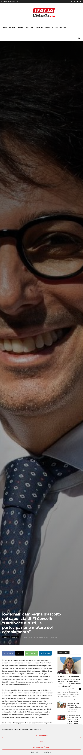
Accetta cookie (42, 735)
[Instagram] (71, 1)
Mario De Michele (42, 637)
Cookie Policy (47, 752)
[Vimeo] (77, 1)
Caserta (14, 637)
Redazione (60, 689)
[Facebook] (68, 1)
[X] (74, 1)
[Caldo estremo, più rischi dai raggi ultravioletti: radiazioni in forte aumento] (61, 705)
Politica (6, 637)
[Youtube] (80, 1)
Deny (41, 741)
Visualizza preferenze (41, 747)
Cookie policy (35, 752)
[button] (78, 38)
